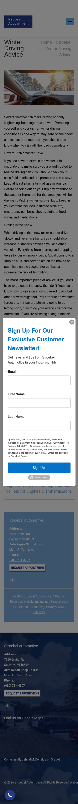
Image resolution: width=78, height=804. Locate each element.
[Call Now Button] (10, 795)
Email (12, 371)
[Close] (71, 322)
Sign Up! (39, 468)
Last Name (16, 416)
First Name (16, 394)
